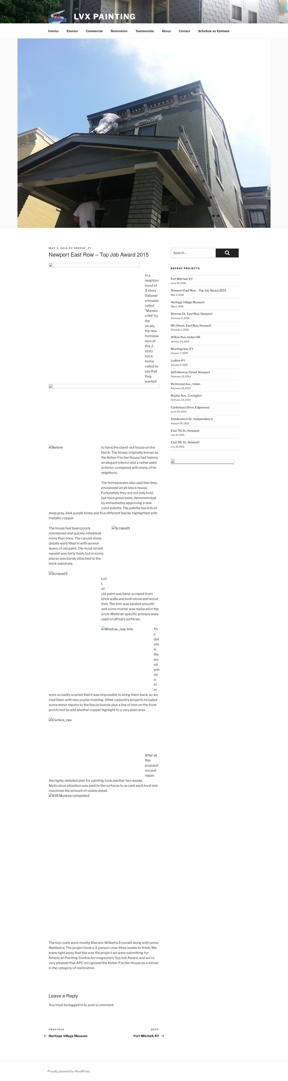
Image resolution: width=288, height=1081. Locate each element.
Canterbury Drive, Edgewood (190, 407)
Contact (184, 31)
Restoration (119, 31)
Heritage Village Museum (188, 302)
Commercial (94, 31)
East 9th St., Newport (185, 442)
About (166, 31)
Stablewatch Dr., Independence (192, 419)
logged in (76, 1005)
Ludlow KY (178, 360)
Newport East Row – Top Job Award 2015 (198, 290)
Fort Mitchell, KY (182, 279)
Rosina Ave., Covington (186, 395)
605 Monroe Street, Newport (190, 372)
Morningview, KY (182, 349)
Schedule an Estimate (213, 31)
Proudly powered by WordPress (68, 1071)
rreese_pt (83, 248)
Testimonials (145, 31)
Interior (53, 31)
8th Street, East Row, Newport (191, 325)
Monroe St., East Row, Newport (191, 313)
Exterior (72, 31)
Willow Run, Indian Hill (185, 337)
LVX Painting (105, 16)
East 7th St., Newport (185, 430)
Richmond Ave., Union (185, 384)
